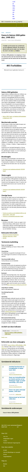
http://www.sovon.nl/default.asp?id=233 (17, 284)
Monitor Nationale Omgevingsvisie (11, 443)
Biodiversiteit (18, 394)
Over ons (5, 436)
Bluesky (5, 464)
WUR (20, 427)
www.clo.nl (4, 348)
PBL (11, 427)
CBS (8, 427)
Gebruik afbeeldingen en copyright (11, 452)
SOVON (4, 238)
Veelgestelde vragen (8, 438)
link (14, 50)
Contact (5, 440)
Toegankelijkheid (7, 456)
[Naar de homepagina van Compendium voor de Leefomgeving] (14, 10)
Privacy (5, 454)
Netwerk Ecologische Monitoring (11, 234)
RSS (4, 466)
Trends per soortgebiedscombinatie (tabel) (13, 216)
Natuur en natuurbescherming (15, 374)
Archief (5, 450)
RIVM (15, 427)
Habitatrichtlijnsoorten (10, 311)
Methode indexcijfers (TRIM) (10, 236)
